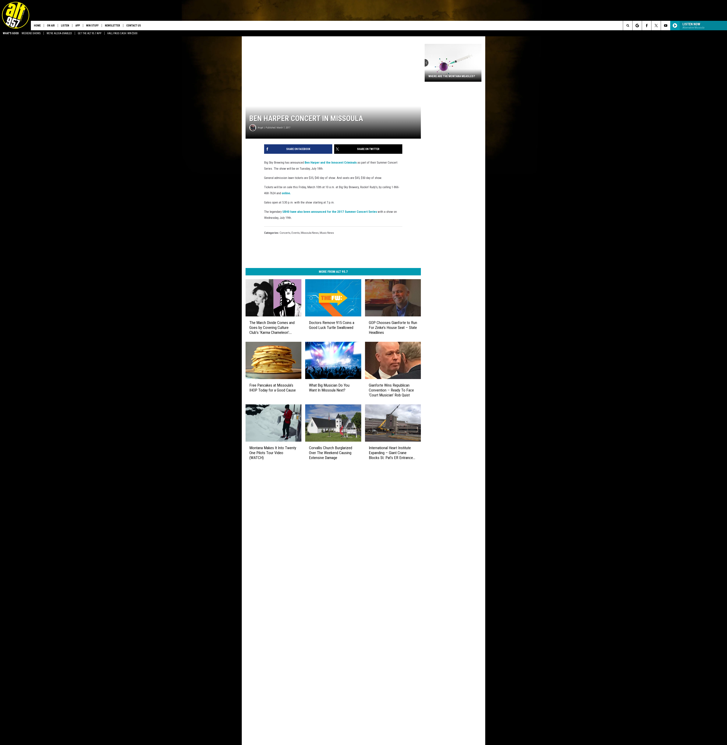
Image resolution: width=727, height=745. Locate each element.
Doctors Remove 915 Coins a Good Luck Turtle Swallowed (331, 325)
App (77, 25)
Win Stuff (92, 25)
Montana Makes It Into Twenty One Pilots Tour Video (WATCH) (272, 453)
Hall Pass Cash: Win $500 (122, 33)
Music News (327, 232)
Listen (65, 25)
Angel (260, 127)
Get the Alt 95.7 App (89, 33)
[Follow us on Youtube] (665, 25)
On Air (51, 25)
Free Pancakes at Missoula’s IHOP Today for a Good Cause (272, 387)
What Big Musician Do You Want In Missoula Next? (329, 387)
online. (286, 193)
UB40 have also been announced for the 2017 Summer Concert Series (330, 212)
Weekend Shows (31, 33)
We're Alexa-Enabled (59, 33)
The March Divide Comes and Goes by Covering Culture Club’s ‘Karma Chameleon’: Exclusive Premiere (272, 327)
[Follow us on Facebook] (646, 25)
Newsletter (112, 25)
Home (37, 25)
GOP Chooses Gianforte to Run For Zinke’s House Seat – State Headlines (393, 327)
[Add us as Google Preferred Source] (637, 25)
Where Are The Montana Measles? (451, 76)
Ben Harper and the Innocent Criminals (331, 162)
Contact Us (133, 25)
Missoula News (310, 232)
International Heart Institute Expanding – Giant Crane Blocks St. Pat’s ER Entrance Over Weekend (391, 453)
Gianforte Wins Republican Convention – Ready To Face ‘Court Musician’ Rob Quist (391, 390)
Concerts (285, 232)
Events (296, 232)
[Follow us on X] (656, 25)
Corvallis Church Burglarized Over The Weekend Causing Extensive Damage (330, 453)
